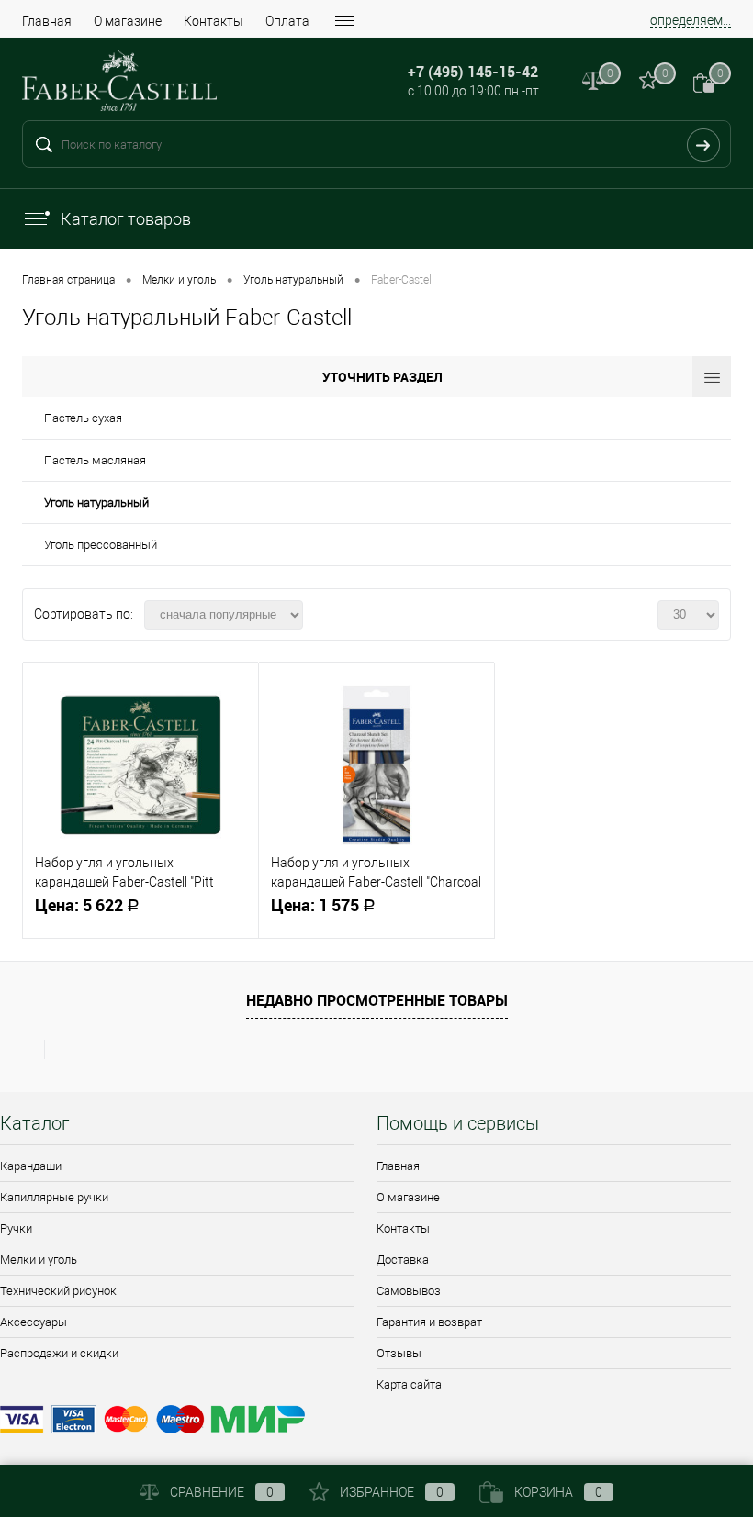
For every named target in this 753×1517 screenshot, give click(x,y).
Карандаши (31, 1166)
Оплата (287, 21)
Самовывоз (408, 1291)
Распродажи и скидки (59, 1353)
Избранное (392, 1492)
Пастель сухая (83, 418)
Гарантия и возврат (429, 1322)
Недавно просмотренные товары (377, 1000)
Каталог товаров (126, 219)
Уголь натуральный (96, 502)
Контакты (213, 21)
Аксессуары (33, 1322)
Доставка (402, 1259)
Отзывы (398, 1353)
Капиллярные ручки (54, 1197)
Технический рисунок (58, 1291)
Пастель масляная (95, 460)
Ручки (16, 1228)
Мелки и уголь (38, 1259)
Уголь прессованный (100, 545)
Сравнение (222, 1492)
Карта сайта (409, 1384)
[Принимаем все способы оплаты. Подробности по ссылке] (376, 1422)
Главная (47, 21)
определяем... (690, 20)
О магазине (128, 21)
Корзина (558, 1492)
